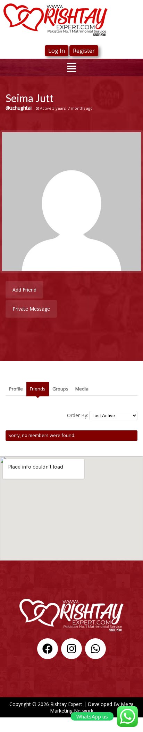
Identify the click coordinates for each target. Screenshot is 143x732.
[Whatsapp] (95, 648)
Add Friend (24, 289)
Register (84, 50)
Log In (56, 50)
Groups (60, 389)
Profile (16, 389)
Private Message (31, 308)
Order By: (77, 415)
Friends (37, 389)
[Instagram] (71, 648)
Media (82, 389)
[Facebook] (47, 648)
